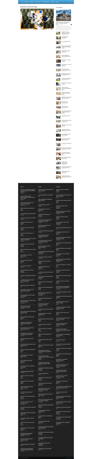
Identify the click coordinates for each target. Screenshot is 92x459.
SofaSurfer (21, 224)
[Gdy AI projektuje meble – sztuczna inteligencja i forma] (58, 56)
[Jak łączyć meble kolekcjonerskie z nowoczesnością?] (58, 162)
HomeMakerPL (40, 273)
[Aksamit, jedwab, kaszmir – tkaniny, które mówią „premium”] (58, 177)
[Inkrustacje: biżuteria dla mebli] (58, 144)
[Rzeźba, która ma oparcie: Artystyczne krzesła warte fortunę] (58, 93)
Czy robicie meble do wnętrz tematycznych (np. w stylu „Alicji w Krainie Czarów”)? (46, 357)
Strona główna (22, 5)
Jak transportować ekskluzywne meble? (63, 291)
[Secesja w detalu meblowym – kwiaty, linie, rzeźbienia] (58, 139)
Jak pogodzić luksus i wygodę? (44, 204)
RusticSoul (21, 324)
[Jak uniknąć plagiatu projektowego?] (58, 37)
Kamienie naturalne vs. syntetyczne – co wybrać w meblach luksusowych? (66, 33)
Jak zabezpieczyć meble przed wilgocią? (45, 309)
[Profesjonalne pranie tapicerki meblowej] (58, 84)
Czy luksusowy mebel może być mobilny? (28, 217)
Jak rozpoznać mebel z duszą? (61, 392)
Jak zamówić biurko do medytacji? (44, 324)
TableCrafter (57, 309)
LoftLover (39, 248)
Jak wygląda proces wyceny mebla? (44, 448)
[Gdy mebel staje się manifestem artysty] (58, 102)
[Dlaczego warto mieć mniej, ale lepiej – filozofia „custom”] (64, 15)
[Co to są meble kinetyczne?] (58, 42)
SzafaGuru (57, 24)
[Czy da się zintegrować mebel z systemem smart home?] (58, 167)
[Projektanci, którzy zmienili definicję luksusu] (58, 172)
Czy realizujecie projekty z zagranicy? (27, 418)
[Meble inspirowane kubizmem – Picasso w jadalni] (58, 158)
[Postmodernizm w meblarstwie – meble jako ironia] (58, 121)
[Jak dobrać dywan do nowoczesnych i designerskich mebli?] (58, 88)
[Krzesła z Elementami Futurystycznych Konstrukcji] (58, 70)
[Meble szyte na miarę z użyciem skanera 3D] (58, 126)
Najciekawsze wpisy (69, 457)
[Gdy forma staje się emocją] (58, 117)
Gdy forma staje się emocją (66, 115)
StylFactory (21, 210)
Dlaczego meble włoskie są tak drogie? (63, 344)
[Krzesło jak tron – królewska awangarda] (58, 61)
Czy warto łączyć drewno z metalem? (45, 256)
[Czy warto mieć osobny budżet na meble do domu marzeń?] (58, 149)
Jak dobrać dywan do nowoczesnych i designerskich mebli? (66, 88)
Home (22, 1)
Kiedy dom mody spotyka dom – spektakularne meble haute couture (66, 47)
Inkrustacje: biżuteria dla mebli (66, 143)
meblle (21, 286)
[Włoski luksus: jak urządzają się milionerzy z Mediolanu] (58, 98)
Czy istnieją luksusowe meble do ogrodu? (45, 272)
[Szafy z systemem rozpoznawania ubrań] (58, 107)
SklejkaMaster (22, 199)
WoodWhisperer (58, 261)
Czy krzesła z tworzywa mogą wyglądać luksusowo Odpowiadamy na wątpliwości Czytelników (27, 190)
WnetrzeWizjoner (40, 258)
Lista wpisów (37, 1)
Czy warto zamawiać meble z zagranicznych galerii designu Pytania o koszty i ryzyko (27, 197)
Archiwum (26, 1)
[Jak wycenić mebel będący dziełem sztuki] (58, 52)
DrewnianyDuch (22, 335)
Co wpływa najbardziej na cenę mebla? (27, 444)
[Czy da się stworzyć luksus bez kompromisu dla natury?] (58, 79)
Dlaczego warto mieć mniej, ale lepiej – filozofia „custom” (63, 23)
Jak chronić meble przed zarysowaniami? (45, 230)
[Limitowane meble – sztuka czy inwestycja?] (58, 65)
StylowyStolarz (22, 219)
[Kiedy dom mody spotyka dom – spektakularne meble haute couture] (58, 46)
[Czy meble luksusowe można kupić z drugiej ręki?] (58, 135)
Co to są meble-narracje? (60, 339)
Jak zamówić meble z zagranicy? (26, 392)
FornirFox (21, 276)
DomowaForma (22, 297)
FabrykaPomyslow (58, 345)
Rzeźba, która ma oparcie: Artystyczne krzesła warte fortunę (66, 93)
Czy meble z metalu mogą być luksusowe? (28, 275)
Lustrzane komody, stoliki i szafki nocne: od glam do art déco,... (66, 153)
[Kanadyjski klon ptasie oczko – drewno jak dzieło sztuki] (58, 74)
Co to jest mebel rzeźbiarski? (25, 265)
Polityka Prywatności (45, 1)
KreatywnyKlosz (22, 272)
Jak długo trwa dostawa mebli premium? (63, 407)
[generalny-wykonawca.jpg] (37, 29)
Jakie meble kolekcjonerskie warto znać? (63, 227)
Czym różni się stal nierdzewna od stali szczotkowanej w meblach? (66, 112)
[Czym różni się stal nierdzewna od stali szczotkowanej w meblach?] (58, 112)
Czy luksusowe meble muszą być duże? (27, 285)
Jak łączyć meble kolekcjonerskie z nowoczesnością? (64, 163)
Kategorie (31, 1)
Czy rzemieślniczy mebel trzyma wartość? (28, 213)
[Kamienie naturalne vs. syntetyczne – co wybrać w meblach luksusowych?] (58, 33)
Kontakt (57, 1)
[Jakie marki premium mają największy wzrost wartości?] (58, 130)
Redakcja (52, 1)
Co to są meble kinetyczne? (66, 41)
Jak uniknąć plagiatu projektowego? (27, 371)
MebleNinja (39, 310)
